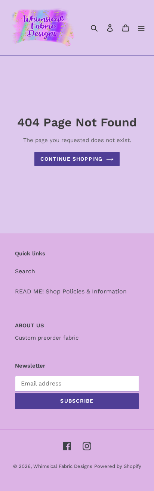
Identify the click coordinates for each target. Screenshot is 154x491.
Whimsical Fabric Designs (62, 466)
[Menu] (141, 27)
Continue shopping (71, 159)
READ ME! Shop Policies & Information (71, 291)
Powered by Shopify (117, 466)
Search (25, 271)
